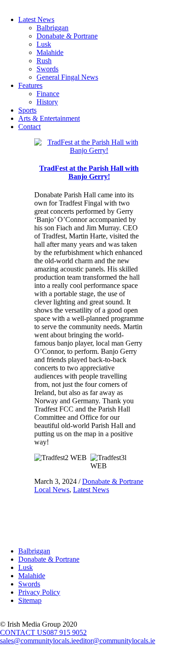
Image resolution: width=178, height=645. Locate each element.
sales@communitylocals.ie (38, 641)
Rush (44, 61)
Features (30, 85)
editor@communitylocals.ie (115, 641)
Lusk (44, 44)
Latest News (36, 19)
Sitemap (30, 600)
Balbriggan (52, 28)
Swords (47, 69)
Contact (29, 126)
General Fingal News (67, 77)
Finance (48, 94)
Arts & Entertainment (49, 118)
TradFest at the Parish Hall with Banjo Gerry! (89, 172)
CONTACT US (23, 632)
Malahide (50, 52)
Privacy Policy (39, 592)
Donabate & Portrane (67, 36)
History (47, 102)
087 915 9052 (67, 632)
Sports (27, 110)
